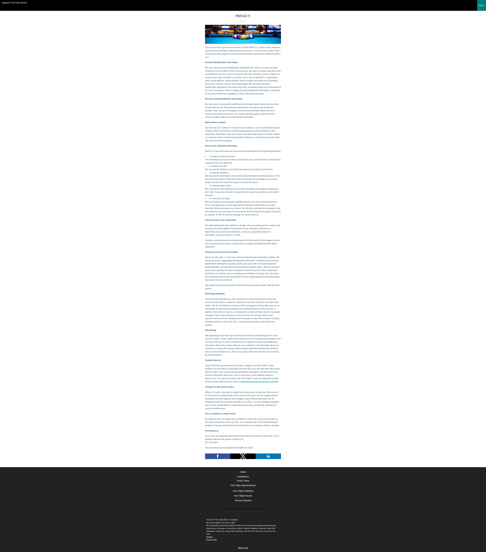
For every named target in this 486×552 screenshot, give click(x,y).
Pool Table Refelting (243, 491)
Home (243, 472)
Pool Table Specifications (243, 485)
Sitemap (209, 537)
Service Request (243, 500)
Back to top (243, 548)
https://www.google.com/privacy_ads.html (259, 382)
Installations (243, 476)
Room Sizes (243, 480)
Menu (481, 5)
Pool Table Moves (243, 496)
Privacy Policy (211, 540)
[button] (217, 456)
